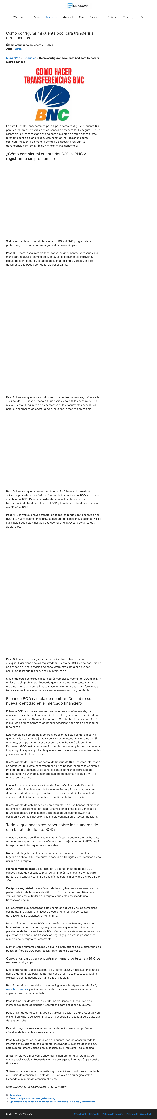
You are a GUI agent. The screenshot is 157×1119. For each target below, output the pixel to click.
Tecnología (129, 17)
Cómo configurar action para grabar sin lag (32, 1098)
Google (94, 17)
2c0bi (19, 48)
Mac (81, 17)
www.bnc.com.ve (17, 989)
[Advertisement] (53, 186)
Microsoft (68, 17)
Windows (18, 17)
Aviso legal (80, 1114)
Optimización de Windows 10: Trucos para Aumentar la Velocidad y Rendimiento (52, 1101)
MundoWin (13, 58)
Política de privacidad (138, 1114)
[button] (142, 17)
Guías (36, 17)
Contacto (94, 1114)
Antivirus (112, 17)
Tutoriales (51, 17)
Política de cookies (112, 1114)
